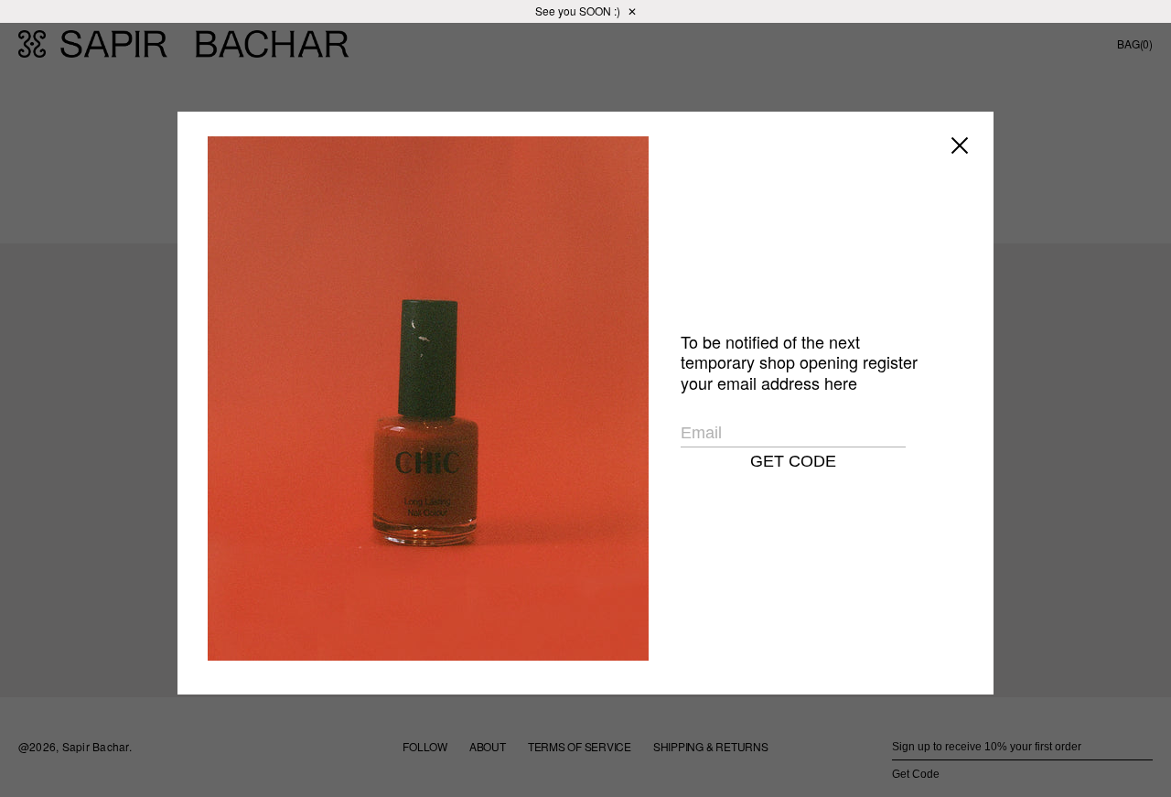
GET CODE (793, 461)
